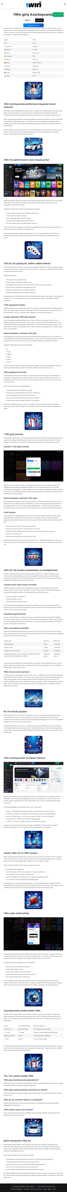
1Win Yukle (33, 1189)
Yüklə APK (59, 14)
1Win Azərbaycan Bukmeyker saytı (46, 1186)
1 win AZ (54, 1189)
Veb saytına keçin (33, 25)
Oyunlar (45, 1189)
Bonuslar (39, 1189)
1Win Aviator (26, 1189)
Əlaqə (49, 1189)
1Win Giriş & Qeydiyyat (16, 1189)
